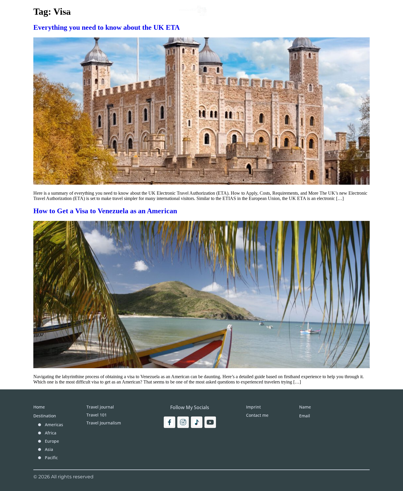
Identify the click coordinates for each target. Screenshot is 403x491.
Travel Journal (147, 10)
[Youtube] (210, 422)
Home (71, 10)
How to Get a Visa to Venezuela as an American (105, 211)
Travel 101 (103, 10)
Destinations (237, 10)
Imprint (313, 10)
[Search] (358, 10)
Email (304, 416)
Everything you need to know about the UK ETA (106, 27)
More (278, 10)
